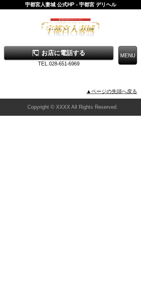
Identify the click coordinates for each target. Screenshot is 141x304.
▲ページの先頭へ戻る (111, 91)
